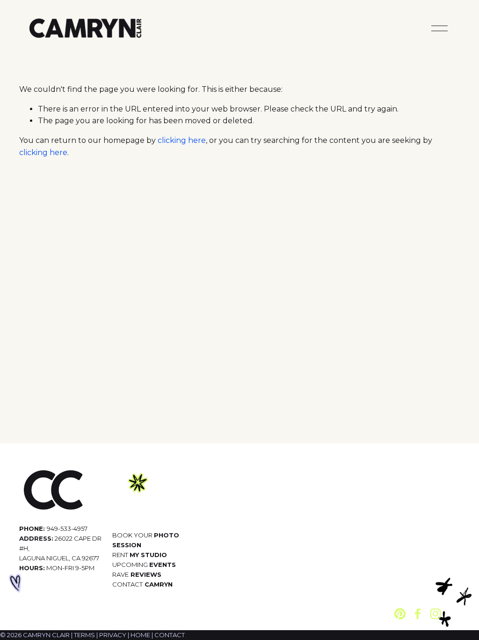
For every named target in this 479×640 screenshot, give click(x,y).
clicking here (182, 140)
